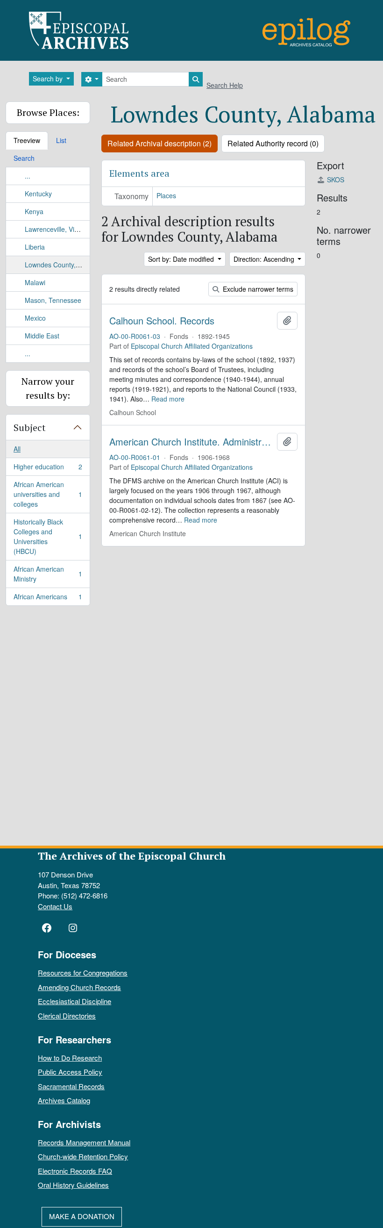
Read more (167, 398)
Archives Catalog (64, 1100)
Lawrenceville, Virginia (58, 229)
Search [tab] (24, 158)
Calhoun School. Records (161, 320)
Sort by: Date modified (182, 259)
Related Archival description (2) (159, 143)
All (17, 448)
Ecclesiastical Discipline (74, 1001)
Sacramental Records (71, 1086)
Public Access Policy (70, 1072)
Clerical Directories (67, 1015)
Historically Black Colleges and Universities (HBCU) (47, 536)
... (27, 175)
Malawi (35, 282)
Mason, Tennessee (53, 300)
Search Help (224, 85)
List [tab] (61, 140)
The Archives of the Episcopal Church (132, 855)
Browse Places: (48, 112)
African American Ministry (47, 573)
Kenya (34, 211)
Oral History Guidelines (73, 1185)
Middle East (42, 335)
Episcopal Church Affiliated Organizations (192, 346)
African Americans (47, 598)
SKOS (335, 179)
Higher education (47, 469)
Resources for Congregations (83, 972)
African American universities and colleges (47, 494)
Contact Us (55, 906)
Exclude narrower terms (257, 289)
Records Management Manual (84, 1142)
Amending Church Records (79, 987)
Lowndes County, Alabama (64, 264)
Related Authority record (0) (273, 143)
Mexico (35, 318)
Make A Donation (81, 1216)
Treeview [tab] (27, 140)
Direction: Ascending (265, 259)
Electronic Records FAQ (75, 1171)
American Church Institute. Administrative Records (191, 441)
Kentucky (38, 193)
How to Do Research (70, 1058)
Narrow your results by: (47, 388)
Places (166, 195)
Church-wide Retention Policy (83, 1156)
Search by (48, 78)
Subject (30, 427)
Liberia (35, 246)
